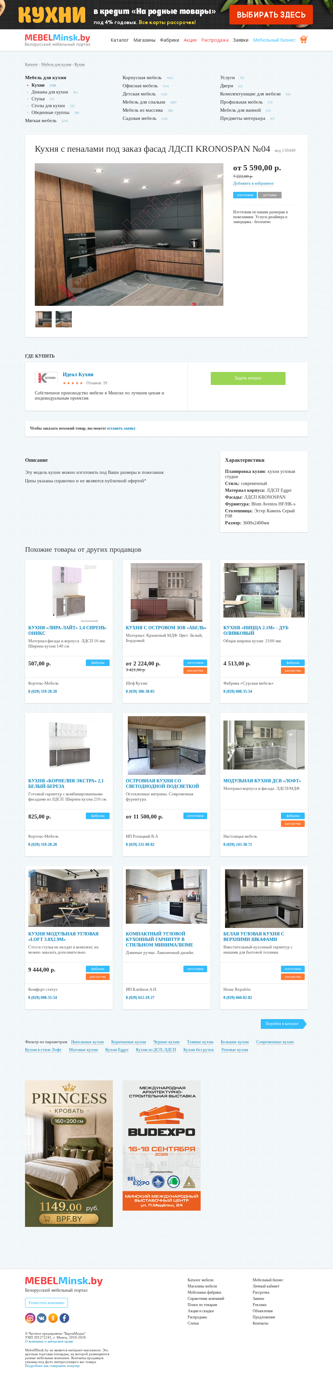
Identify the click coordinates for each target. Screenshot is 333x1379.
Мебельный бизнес (274, 40)
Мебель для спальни (144, 102)
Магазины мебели (202, 1286)
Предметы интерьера (242, 118)
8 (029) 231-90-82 (140, 844)
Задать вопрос (248, 378)
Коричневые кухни (128, 1041)
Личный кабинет (266, 1286)
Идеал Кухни (78, 374)
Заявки (240, 40)
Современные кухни (275, 1041)
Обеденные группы (50, 112)
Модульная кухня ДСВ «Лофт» (262, 780)
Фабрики (169, 40)
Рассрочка (261, 1292)
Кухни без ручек (198, 1049)
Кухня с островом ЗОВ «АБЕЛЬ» (166, 627)
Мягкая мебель (41, 120)
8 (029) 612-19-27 (140, 997)
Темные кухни (200, 1041)
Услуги (227, 77)
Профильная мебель (241, 102)
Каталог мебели (200, 1280)
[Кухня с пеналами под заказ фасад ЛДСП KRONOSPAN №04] (129, 304)
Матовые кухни (83, 1049)
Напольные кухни (87, 1041)
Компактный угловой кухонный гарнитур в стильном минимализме (159, 939)
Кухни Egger (116, 1049)
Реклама (259, 1304)
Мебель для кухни (56, 64)
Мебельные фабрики (204, 1292)
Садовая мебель (139, 118)
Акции (190, 40)
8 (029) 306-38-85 (140, 691)
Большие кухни (235, 1041)
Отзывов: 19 (97, 383)
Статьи (193, 1323)
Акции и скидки (201, 1311)
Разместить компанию (46, 1303)
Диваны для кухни (50, 92)
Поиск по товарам (202, 1304)
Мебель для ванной (240, 110)
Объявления (263, 1311)
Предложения (264, 1317)
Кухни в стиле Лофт (43, 1049)
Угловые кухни (234, 1049)
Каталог (120, 40)
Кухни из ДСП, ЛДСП (156, 1049)
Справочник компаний (206, 1298)
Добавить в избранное (253, 183)
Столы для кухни (48, 105)
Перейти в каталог (282, 1023)
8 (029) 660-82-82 (237, 997)
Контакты (260, 1323)
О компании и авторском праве (49, 1341)
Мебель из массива (143, 110)
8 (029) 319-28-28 (42, 691)
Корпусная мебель (142, 77)
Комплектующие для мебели (250, 93)
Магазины (144, 40)
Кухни (79, 64)
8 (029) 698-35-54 (237, 691)
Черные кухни (166, 1041)
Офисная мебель (140, 85)
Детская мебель (139, 93)
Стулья (38, 98)
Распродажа (215, 40)
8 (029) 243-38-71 (237, 844)
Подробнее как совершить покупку (52, 1366)
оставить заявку (121, 428)
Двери (226, 85)
